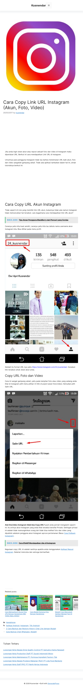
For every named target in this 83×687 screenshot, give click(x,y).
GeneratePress (53, 683)
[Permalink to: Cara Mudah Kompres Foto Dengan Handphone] (41, 602)
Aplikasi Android (12, 625)
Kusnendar (38, 5)
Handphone (10, 622)
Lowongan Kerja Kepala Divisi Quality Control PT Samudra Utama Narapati (33, 650)
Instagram (24, 625)
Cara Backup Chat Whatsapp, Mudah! (21, 632)
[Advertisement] (41, 133)
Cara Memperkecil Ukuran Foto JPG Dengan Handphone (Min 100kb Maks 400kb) (16, 614)
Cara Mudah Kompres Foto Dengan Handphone (39, 613)
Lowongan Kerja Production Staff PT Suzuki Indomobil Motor (28, 653)
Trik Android (35, 625)
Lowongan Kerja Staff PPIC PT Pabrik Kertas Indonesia (25, 664)
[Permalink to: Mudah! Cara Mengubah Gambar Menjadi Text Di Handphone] (66, 602)
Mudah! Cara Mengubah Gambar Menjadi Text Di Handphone (63, 614)
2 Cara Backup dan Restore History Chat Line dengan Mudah (31, 629)
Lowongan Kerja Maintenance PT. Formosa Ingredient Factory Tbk (30, 657)
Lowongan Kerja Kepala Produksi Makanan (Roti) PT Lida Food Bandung (32, 661)
